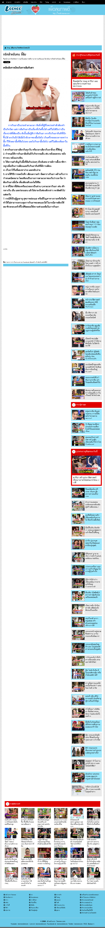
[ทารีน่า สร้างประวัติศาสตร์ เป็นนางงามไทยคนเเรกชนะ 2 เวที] (86, 464)
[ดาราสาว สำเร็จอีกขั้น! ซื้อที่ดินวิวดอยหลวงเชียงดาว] (27, 813)
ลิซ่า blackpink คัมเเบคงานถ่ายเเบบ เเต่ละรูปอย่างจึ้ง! (93, 750)
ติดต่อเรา (90, 924)
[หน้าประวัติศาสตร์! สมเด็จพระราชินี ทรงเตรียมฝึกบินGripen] (78, 303)
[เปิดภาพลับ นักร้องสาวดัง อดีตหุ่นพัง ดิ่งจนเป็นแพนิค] (78, 609)
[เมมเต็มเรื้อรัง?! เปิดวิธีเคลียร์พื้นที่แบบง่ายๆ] (11, 872)
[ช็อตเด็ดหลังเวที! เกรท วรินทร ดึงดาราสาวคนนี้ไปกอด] (78, 493)
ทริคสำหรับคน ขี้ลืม (58, 59)
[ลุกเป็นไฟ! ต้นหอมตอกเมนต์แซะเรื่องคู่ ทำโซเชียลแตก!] (11, 853)
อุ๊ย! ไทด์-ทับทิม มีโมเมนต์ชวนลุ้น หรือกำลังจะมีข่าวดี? (93, 672)
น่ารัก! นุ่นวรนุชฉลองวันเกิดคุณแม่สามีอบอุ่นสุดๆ (92, 543)
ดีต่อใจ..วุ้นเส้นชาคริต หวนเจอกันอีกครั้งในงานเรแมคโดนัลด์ (92, 122)
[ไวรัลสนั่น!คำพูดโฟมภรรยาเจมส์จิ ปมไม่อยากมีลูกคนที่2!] (60, 872)
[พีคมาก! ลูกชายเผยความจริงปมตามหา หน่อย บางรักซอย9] (78, 200)
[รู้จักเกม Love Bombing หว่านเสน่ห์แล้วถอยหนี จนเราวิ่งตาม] (60, 833)
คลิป (6, 902)
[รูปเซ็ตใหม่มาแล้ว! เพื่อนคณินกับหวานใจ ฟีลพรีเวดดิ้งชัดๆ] (78, 519)
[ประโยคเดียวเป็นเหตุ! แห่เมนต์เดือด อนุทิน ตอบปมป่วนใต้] (78, 161)
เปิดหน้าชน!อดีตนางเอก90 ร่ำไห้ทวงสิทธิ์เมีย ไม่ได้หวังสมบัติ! (93, 342)
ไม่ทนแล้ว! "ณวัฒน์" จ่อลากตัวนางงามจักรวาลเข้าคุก (11, 842)
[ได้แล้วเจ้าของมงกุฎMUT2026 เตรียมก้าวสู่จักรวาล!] (78, 96)
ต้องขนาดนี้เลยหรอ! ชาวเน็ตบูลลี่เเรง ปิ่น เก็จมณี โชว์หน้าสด (93, 392)
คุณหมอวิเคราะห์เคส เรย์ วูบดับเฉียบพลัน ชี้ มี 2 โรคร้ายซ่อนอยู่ (93, 441)
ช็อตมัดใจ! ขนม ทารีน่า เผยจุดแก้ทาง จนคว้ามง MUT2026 (85, 83)
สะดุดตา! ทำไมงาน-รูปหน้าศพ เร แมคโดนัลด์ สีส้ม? (93, 763)
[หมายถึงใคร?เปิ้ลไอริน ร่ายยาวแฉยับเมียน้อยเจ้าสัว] (93, 872)
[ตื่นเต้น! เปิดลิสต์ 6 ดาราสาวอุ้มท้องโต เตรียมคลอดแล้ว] (78, 596)
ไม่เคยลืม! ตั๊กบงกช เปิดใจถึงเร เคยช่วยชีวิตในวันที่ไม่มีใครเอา (93, 823)
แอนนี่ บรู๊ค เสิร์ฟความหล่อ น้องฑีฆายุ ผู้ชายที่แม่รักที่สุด (93, 698)
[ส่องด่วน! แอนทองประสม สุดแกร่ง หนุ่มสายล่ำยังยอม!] (78, 777)
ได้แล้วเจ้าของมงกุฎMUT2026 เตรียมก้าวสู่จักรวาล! (93, 95)
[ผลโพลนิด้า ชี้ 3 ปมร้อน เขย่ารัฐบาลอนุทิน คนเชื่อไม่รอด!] (78, 174)
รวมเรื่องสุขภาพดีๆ (25, 59)
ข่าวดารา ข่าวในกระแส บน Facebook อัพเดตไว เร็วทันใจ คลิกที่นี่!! (26, 262)
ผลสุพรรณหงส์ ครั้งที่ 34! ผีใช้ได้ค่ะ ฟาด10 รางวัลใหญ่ (44, 861)
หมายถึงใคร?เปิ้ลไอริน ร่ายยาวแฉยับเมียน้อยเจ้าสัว (93, 881)
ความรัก (58, 895)
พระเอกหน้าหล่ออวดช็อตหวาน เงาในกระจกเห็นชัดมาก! (93, 633)
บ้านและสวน (60, 905)
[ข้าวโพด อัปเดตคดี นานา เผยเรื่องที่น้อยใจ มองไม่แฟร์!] (78, 213)
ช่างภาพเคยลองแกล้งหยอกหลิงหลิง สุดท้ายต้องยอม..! (92, 504)
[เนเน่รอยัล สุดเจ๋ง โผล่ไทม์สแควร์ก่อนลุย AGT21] (77, 853)
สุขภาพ (7, 910)
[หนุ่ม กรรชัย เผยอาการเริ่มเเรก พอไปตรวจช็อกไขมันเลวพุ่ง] (78, 290)
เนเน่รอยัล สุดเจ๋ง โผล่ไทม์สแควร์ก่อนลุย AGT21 (76, 861)
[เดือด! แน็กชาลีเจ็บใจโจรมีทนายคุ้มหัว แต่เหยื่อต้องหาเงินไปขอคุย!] (93, 853)
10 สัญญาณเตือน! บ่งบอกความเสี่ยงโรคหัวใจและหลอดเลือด (92, 427)
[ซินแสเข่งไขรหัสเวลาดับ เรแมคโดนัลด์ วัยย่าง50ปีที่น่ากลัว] (77, 833)
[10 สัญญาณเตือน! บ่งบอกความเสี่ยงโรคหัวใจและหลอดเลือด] (78, 428)
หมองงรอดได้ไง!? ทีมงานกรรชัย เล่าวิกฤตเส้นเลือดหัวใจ (92, 379)
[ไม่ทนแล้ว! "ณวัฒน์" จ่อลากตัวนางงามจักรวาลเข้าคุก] (11, 833)
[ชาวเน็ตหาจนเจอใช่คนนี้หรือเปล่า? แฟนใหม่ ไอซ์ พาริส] (78, 687)
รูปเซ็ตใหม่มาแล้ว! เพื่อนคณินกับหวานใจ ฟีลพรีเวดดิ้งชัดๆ (92, 517)
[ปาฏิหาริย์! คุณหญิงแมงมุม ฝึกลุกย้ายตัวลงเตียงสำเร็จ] (44, 833)
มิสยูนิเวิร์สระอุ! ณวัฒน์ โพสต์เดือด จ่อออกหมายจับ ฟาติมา (92, 238)
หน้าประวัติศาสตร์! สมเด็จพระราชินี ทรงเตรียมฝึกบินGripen (92, 303)
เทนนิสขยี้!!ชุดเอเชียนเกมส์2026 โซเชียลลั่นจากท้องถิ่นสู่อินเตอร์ (93, 368)
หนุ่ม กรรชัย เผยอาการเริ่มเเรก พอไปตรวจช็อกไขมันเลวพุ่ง (92, 290)
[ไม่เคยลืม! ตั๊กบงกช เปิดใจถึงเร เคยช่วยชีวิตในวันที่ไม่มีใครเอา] (93, 813)
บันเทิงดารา (9, 897)
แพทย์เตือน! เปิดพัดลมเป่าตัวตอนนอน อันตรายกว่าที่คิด (27, 842)
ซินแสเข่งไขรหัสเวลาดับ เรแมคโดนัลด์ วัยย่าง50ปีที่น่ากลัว (77, 842)
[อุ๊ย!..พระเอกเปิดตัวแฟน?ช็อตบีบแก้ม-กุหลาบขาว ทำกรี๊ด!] (78, 739)
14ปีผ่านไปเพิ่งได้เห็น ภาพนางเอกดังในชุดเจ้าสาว (92, 789)
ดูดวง (58, 910)
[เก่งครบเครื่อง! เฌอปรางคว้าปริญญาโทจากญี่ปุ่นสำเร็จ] (78, 570)
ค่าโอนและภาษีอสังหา (89, 897)
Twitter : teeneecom (75, 924)
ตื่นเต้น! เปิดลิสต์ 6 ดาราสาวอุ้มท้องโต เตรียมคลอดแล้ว (92, 594)
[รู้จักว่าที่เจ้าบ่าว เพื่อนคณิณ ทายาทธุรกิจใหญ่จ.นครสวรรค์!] (78, 583)
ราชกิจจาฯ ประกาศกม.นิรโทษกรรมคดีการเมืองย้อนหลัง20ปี (92, 148)
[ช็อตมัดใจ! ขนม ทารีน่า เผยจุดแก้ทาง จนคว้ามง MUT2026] (86, 68)
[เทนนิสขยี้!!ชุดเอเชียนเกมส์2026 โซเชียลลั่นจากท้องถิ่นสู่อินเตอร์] (78, 368)
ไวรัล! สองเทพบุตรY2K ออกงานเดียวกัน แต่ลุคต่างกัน (93, 842)
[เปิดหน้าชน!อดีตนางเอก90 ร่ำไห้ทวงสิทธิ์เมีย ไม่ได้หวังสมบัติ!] (78, 342)
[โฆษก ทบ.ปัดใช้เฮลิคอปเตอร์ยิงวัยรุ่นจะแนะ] (27, 853)
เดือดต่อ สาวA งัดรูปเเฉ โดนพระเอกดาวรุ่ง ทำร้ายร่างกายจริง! (93, 277)
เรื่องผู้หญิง (34, 910)
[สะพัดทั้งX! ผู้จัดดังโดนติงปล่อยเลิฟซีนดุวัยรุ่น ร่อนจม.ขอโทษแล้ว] (78, 355)
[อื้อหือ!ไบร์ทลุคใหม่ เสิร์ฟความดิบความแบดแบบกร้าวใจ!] (78, 726)
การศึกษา (76, 2)
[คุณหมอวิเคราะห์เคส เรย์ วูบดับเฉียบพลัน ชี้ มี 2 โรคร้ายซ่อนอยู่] (78, 441)
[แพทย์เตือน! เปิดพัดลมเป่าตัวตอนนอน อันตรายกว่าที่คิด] (27, 833)
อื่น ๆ (83, 2)
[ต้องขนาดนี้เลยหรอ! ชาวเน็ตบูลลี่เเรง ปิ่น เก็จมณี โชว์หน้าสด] (78, 394)
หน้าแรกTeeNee (11, 59)
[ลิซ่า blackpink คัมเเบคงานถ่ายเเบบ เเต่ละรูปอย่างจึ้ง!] (78, 751)
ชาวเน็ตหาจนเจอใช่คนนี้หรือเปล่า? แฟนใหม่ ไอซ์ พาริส (93, 685)
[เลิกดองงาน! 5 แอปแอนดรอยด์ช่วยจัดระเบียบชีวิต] (60, 813)
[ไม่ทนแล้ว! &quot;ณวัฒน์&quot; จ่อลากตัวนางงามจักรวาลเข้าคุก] (78, 135)
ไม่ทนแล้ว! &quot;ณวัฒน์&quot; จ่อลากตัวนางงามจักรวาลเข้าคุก (93, 135)
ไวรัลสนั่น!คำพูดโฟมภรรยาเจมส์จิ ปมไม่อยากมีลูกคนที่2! (60, 882)
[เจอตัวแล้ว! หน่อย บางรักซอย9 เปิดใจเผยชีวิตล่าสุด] (11, 813)
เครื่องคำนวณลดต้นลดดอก (90, 895)
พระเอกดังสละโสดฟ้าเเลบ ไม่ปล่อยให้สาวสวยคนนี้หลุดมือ (93, 646)
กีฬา (41, 2)
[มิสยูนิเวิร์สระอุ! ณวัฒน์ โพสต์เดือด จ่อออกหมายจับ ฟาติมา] (78, 238)
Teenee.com (60, 921)
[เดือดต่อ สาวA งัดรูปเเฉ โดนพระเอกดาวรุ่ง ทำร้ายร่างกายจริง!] (78, 277)
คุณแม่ (58, 900)
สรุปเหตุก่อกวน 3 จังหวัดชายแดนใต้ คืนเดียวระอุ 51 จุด (92, 185)
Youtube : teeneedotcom (19, 924)
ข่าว (6, 900)
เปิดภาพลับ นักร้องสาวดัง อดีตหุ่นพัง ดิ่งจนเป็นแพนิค (92, 607)
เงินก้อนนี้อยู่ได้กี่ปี (87, 910)
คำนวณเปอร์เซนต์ (87, 900)
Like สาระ (34, 2)
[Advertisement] (52, 29)
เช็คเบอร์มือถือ (60, 907)
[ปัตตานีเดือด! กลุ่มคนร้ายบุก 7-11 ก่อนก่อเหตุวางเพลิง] (78, 226)
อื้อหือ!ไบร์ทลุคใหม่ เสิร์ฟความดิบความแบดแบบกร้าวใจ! (92, 724)
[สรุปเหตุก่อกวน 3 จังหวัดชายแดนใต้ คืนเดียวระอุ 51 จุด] (78, 187)
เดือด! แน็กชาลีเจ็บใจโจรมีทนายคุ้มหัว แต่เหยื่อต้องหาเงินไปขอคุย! (93, 862)
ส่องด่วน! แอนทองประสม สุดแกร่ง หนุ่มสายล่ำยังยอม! (92, 776)
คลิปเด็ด (25, 2)
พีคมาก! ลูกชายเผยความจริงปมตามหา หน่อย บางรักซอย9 (92, 198)
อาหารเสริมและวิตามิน (41, 59)
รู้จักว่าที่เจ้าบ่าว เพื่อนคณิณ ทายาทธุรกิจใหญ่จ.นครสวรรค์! (92, 583)
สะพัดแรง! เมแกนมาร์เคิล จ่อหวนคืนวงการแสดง (76, 881)
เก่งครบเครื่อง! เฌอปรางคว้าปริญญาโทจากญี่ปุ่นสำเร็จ (93, 569)
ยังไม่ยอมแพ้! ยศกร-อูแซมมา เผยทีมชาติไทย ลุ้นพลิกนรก (76, 823)
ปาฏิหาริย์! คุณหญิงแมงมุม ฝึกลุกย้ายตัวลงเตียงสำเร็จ (44, 841)
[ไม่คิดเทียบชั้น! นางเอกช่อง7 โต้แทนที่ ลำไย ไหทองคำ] (27, 872)
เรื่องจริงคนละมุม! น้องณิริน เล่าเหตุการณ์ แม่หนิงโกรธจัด (44, 823)
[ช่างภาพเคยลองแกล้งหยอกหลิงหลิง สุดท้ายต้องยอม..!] (78, 506)
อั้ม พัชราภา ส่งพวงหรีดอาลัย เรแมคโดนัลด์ (91, 315)
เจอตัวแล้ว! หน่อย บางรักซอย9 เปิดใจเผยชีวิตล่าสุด (11, 822)
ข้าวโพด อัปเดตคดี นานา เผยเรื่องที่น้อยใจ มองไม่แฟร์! (92, 211)
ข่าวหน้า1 (17, 2)
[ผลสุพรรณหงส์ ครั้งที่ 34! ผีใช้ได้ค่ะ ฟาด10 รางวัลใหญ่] (44, 853)
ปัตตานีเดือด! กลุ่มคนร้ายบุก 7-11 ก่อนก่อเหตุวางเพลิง (92, 224)
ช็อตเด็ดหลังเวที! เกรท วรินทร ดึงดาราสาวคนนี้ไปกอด (91, 492)
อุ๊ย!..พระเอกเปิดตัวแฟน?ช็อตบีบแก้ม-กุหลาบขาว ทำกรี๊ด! (92, 737)
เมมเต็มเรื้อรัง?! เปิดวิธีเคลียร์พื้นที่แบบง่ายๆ (11, 881)
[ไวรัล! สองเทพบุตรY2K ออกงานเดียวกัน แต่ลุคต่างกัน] (93, 833)
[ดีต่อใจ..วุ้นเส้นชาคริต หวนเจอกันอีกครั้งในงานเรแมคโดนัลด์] (78, 122)
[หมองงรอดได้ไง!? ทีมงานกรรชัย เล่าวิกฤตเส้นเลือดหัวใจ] (78, 381)
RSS (85, 924)
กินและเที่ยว (34, 907)
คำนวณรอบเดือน (87, 907)
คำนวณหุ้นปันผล (87, 905)
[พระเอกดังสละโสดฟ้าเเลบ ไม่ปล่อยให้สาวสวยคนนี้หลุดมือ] (78, 648)
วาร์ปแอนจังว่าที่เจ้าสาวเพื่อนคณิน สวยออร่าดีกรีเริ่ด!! (93, 659)
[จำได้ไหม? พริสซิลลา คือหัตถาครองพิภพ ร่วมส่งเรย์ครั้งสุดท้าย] (78, 713)
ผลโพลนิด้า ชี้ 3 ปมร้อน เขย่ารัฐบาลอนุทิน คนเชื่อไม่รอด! (92, 174)
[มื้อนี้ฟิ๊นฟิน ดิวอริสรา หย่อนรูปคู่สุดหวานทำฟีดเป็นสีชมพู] (78, 531)
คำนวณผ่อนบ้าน (87, 902)
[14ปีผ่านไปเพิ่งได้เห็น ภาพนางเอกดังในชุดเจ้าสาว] (78, 790)
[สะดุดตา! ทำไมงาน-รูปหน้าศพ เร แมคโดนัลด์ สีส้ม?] (78, 764)
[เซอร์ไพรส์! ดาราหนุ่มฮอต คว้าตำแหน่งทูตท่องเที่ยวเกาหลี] (78, 622)
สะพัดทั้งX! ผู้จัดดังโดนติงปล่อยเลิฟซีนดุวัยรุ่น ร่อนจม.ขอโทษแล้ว (92, 355)
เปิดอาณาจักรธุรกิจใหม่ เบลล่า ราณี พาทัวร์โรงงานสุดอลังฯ (93, 263)
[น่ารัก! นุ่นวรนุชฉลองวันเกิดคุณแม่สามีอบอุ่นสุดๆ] (78, 544)
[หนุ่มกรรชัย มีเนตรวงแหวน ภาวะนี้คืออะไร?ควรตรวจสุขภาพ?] (78, 109)
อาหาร (54, 2)
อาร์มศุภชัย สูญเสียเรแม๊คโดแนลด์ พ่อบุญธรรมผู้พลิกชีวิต (92, 328)
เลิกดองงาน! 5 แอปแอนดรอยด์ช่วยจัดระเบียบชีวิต (60, 822)
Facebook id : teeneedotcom (57, 924)
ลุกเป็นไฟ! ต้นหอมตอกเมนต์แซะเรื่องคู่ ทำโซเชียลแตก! (11, 861)
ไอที (57, 902)
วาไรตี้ (7, 905)
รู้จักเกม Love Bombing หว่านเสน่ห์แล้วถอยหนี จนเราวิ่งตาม (59, 842)
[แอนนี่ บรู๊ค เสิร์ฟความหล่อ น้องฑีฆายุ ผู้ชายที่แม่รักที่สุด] (78, 700)
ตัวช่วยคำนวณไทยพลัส (89, 913)
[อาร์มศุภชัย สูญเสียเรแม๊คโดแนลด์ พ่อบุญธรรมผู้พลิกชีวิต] (78, 329)
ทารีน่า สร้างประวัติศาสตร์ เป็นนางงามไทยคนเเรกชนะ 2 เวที (86, 480)
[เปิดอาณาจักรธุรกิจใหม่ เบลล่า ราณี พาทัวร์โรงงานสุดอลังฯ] (78, 264)
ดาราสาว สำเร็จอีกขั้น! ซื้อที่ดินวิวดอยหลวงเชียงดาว (27, 822)
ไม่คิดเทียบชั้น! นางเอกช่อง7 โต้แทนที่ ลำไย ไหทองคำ (26, 882)
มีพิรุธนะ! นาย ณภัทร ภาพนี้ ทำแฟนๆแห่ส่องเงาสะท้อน (93, 556)
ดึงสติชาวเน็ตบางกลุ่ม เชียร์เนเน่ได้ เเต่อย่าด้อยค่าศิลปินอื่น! (92, 251)
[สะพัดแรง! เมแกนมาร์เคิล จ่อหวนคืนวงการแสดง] (77, 872)
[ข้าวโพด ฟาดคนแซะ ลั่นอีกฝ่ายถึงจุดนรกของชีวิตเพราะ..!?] (44, 872)
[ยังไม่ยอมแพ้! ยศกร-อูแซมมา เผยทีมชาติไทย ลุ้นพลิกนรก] (77, 813)
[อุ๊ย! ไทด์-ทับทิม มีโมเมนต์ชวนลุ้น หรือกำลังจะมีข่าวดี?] (78, 674)
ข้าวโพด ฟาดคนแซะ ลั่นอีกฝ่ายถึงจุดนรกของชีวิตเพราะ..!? (44, 882)
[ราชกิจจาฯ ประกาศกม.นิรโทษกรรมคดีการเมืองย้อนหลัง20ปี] (78, 148)
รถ (59, 2)
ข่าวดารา (8, 2)
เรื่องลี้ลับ (34, 902)
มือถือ (32, 905)
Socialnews (67, 2)
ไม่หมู (47, 2)
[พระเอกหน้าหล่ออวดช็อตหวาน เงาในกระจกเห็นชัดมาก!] (78, 635)
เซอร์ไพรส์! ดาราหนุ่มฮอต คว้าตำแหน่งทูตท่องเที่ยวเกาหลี (91, 622)
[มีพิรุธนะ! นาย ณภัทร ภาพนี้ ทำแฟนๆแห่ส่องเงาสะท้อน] (78, 557)
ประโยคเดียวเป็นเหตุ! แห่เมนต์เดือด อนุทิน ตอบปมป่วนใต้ (92, 161)
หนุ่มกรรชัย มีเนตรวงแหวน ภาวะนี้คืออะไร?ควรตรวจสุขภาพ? (92, 109)
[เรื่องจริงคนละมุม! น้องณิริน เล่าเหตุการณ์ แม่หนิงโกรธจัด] (44, 813)
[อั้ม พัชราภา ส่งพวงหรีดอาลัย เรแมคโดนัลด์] (78, 316)
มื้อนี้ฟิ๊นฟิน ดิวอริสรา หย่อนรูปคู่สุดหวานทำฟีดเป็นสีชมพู (93, 530)
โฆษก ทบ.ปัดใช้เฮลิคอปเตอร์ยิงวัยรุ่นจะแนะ (27, 861)
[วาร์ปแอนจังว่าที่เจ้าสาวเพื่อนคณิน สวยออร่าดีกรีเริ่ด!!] (78, 661)
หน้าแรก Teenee (10, 895)
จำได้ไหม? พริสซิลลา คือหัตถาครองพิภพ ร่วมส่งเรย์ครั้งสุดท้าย (92, 712)
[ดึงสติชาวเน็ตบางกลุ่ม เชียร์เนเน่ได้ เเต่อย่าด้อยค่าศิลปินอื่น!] (78, 251)
